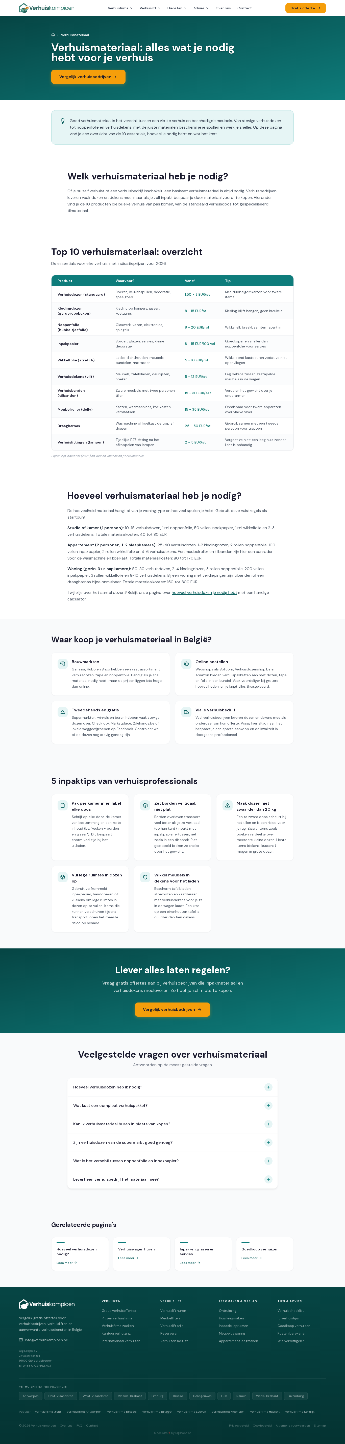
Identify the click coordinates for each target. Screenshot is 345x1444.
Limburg (157, 1396)
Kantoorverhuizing (116, 1333)
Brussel (178, 1396)
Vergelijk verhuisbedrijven (85, 76)
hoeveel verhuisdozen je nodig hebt (204, 592)
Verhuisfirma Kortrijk (299, 1412)
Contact (244, 8)
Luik (224, 1396)
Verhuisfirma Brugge (156, 1412)
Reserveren (169, 1333)
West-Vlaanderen (95, 1396)
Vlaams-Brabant (130, 1396)
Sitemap (320, 1426)
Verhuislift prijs (171, 1326)
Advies (199, 8)
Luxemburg (296, 1396)
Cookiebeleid (262, 1426)
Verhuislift (148, 8)
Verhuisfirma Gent (48, 1412)
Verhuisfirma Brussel (122, 1412)
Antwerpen (31, 1396)
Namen (241, 1396)
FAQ (79, 1426)
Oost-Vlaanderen (60, 1396)
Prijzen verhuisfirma (117, 1318)
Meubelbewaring (232, 1333)
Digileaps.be (183, 1433)
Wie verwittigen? (291, 1341)
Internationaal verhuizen (121, 1341)
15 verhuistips (288, 1318)
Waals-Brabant (267, 1396)
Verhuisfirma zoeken (118, 1326)
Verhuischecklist (291, 1311)
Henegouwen (202, 1396)
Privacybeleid (239, 1426)
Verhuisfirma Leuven (191, 1412)
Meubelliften (170, 1318)
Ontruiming (228, 1311)
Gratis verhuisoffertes (119, 1311)
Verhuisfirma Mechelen (228, 1412)
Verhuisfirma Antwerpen (84, 1412)
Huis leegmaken (231, 1318)
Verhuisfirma (118, 8)
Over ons (223, 8)
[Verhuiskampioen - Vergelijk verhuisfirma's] (46, 8)
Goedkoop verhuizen (294, 1326)
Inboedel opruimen (233, 1326)
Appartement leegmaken (238, 1341)
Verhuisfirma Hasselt (265, 1412)
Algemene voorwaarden (293, 1426)
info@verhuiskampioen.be (46, 1340)
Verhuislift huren (173, 1311)
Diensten (174, 8)
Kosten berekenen (292, 1333)
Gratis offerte (302, 8)
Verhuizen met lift (174, 1341)
